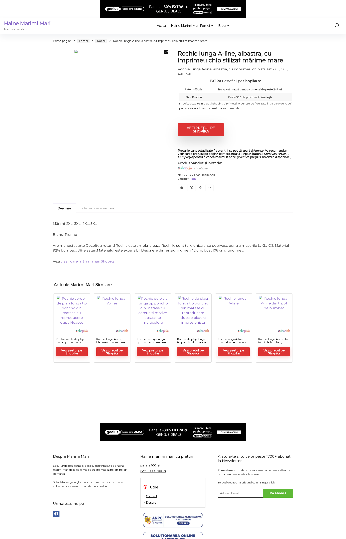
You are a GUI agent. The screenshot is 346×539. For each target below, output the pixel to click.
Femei (83, 41)
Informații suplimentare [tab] (97, 208)
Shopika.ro (201, 168)
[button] (166, 52)
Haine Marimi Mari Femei (190, 26)
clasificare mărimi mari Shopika (88, 261)
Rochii (101, 41)
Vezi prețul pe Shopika (201, 129)
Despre (151, 502)
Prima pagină (62, 41)
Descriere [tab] (64, 208)
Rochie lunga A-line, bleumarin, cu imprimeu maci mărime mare (111, 342)
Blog (222, 26)
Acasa (161, 26)
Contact (151, 496)
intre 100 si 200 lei (153, 471)
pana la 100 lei (150, 465)
